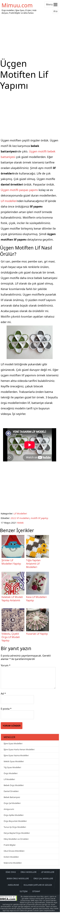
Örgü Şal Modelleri (12, 803)
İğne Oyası (11, 872)
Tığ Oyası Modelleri (12, 767)
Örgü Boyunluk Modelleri (15, 821)
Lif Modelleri (20, 513)
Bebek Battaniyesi (12, 797)
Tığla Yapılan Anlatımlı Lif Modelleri (33, 564)
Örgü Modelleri (10, 773)
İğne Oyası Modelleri (13, 743)
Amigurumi (9, 809)
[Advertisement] (30, 36)
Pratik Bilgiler (10, 845)
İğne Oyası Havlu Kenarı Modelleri (19, 749)
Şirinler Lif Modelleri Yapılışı (11, 562)
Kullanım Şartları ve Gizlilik (38, 885)
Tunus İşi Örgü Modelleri (15, 827)
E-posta (6, 708)
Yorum (5, 665)
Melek (20, 522)
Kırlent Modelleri (11, 856)
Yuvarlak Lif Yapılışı (37, 633)
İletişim (23, 891)
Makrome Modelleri (13, 862)
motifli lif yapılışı (39, 518)
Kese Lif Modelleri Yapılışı (36, 598)
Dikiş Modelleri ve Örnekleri (16, 839)
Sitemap (36, 891)
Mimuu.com (17, 5)
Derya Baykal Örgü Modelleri (17, 833)
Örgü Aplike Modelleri (13, 815)
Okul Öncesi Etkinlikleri (14, 851)
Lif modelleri (9, 201)
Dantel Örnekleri (11, 791)
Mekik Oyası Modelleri (14, 761)
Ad (3, 693)
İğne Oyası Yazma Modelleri (16, 755)
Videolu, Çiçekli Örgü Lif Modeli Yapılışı (11, 637)
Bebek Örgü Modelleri (14, 785)
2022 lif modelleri (20, 518)
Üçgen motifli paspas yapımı (19, 190)
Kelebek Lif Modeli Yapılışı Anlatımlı (12, 598)
